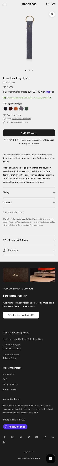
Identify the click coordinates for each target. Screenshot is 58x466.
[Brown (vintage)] (10, 108)
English (27, 452)
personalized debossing (21, 118)
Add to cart (29, 133)
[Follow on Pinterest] (28, 437)
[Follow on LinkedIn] (52, 437)
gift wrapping (16, 115)
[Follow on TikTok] (44, 437)
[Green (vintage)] (26, 108)
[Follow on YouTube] (36, 437)
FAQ (5, 379)
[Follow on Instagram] (12, 437)
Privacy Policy (9, 358)
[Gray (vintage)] (21, 108)
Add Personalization (21, 315)
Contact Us (8, 374)
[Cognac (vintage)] (16, 108)
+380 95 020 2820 (12, 348)
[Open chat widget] (50, 458)
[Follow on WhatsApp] (4, 442)
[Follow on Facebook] (4, 437)
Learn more (33, 143)
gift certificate (22, 122)
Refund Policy (9, 389)
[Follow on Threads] (20, 437)
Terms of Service (11, 354)
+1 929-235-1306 (11, 345)
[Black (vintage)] (5, 108)
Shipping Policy (10, 384)
